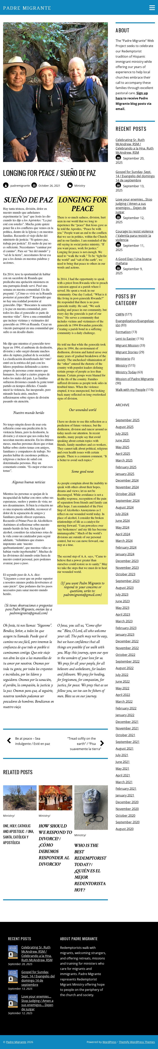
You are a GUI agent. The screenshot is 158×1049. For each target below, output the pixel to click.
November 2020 (127, 809)
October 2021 (125, 735)
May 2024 (122, 527)
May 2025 (122, 447)
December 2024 (127, 480)
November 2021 (127, 728)
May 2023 (122, 608)
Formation (123, 332)
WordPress (109, 1042)
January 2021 (125, 795)
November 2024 (127, 487)
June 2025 (123, 440)
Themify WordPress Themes (137, 1042)
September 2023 (128, 581)
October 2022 (125, 655)
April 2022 (123, 695)
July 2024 (122, 514)
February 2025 (126, 467)
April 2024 (123, 534)
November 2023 (127, 568)
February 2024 (126, 547)
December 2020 (127, 802)
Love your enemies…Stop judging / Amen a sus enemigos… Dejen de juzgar (134, 205)
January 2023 (125, 634)
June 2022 (123, 681)
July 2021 (122, 755)
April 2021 (123, 775)
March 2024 (124, 541)
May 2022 (122, 688)
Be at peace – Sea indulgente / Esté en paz (32, 741)
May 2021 (122, 768)
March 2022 (124, 701)
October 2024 (125, 494)
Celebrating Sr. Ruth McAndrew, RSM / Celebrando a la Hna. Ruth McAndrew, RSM (135, 146)
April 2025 (123, 453)
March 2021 (124, 782)
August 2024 (125, 507)
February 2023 (126, 628)
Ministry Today (126, 372)
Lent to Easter (126, 339)
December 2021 (127, 722)
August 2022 (125, 668)
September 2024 (128, 500)
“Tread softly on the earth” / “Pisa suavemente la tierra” (84, 743)
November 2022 (127, 648)
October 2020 (125, 815)
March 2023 (124, 621)
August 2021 (125, 748)
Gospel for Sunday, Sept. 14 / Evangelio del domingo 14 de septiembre (135, 176)
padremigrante (20, 185)
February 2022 (126, 708)
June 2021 (123, 762)
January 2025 (125, 474)
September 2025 (128, 420)
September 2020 (128, 822)
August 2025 (125, 427)
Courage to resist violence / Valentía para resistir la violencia (134, 235)
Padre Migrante (16, 1042)
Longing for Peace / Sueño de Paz (49, 172)
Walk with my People (130, 390)
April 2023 (123, 614)
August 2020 (125, 829)
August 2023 (125, 588)
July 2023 (122, 594)
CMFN (120, 314)
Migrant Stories (127, 352)
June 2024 (123, 521)
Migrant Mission (127, 345)
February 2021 (126, 788)
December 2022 (127, 641)
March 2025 (124, 460)
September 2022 (128, 661)
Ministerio (123, 359)
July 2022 (122, 675)
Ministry (79, 185)
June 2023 (123, 601)
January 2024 (125, 554)
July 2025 (122, 433)
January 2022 (125, 715)
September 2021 (128, 742)
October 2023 (125, 574)
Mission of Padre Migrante (135, 379)
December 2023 (127, 561)
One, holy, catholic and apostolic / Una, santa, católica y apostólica (18, 834)
